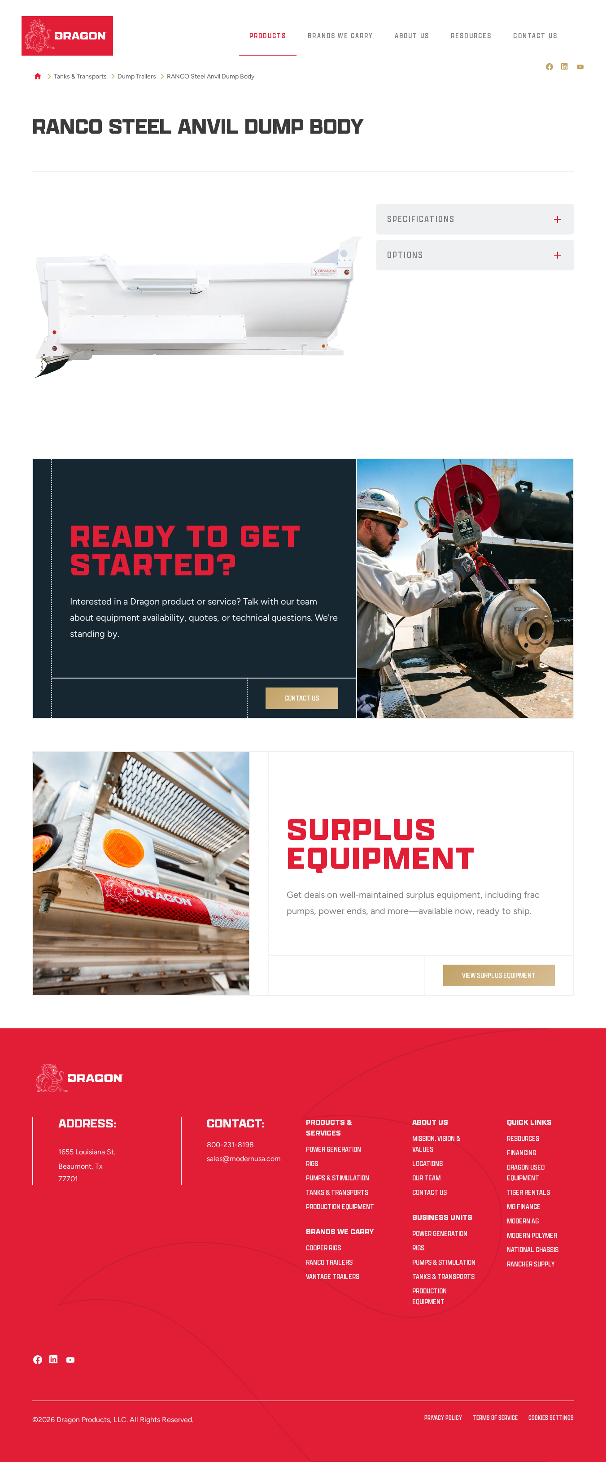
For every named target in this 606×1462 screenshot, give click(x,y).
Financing (521, 1153)
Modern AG (523, 1221)
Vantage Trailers (332, 1276)
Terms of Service (495, 1418)
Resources (523, 1138)
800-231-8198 (230, 1144)
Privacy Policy (443, 1418)
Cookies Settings (551, 1418)
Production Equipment (340, 1206)
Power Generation (333, 1149)
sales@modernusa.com (244, 1158)
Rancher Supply (530, 1264)
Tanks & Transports (337, 1192)
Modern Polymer (532, 1235)
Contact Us (429, 1192)
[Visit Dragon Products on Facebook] (550, 67)
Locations (427, 1163)
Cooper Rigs (323, 1248)
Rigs (312, 1163)
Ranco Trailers (329, 1262)
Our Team (426, 1178)
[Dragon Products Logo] (67, 36)
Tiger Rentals (528, 1192)
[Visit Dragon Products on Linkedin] (565, 67)
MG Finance (524, 1206)
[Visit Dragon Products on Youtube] (580, 67)
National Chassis (532, 1249)
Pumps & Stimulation (337, 1178)
